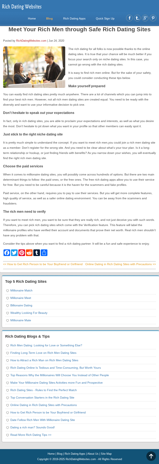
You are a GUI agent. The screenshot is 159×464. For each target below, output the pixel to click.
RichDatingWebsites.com (31, 40)
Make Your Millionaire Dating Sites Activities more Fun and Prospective (56, 382)
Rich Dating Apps (74, 18)
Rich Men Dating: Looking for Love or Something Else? (46, 345)
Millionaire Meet (20, 298)
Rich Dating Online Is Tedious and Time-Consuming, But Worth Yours (55, 367)
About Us (93, 453)
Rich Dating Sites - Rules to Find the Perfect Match (43, 390)
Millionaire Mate (20, 320)
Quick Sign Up (105, 18)
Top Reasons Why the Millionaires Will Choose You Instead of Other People (59, 375)
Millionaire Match (21, 290)
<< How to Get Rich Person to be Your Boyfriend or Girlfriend (43, 264)
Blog (49, 18)
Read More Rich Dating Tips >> (30, 434)
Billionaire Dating (21, 305)
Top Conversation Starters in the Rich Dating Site (42, 397)
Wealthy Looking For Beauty (28, 312)
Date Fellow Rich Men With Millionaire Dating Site (42, 420)
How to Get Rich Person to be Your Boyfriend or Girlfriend (48, 412)
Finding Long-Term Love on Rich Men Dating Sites (43, 352)
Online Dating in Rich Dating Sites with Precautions (43, 405)
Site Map (106, 453)
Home (32, 18)
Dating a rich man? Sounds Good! (32, 427)
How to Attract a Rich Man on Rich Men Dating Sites (44, 360)
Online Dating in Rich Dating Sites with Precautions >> (120, 264)
